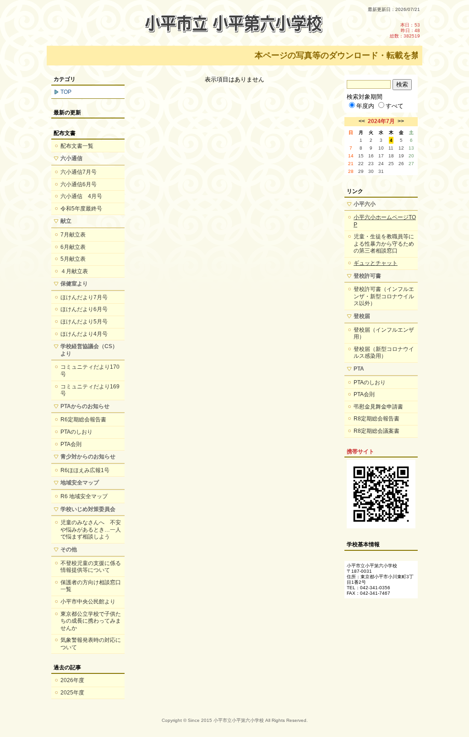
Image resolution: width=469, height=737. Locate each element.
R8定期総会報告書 (376, 418)
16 (371, 155)
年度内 (365, 105)
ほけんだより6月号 (84, 309)
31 (381, 171)
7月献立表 (73, 234)
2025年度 (72, 692)
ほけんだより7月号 (84, 297)
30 (371, 171)
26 (401, 163)
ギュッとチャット (376, 263)
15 (361, 155)
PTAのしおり (76, 432)
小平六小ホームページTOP (385, 221)
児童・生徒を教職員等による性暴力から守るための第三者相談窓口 (384, 243)
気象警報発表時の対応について (90, 644)
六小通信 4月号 (81, 196)
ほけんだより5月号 (84, 321)
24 (381, 163)
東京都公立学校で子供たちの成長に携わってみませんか (90, 621)
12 (401, 148)
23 (371, 163)
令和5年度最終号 (81, 208)
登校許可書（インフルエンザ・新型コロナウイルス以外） (384, 296)
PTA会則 (71, 444)
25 (391, 163)
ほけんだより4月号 (84, 334)
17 (381, 155)
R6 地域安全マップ (84, 496)
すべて (395, 105)
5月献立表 (73, 259)
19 (401, 155)
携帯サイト (360, 451)
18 (391, 155)
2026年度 (72, 680)
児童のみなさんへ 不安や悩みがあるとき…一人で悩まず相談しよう (90, 529)
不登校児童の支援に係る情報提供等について (90, 567)
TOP (65, 92)
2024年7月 (381, 121)
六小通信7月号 (78, 172)
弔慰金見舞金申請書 (378, 406)
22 (361, 163)
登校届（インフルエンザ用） (384, 333)
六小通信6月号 (78, 184)
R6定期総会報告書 (83, 419)
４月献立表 (74, 271)
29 (361, 171)
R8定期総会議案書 (376, 431)
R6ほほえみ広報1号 (84, 470)
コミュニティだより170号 (90, 370)
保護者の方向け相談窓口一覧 (90, 586)
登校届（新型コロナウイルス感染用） (384, 353)
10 (381, 148)
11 (390, 148)
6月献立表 (73, 247)
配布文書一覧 (76, 146)
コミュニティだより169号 (90, 390)
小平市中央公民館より (87, 601)
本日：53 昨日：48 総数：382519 (405, 30)
